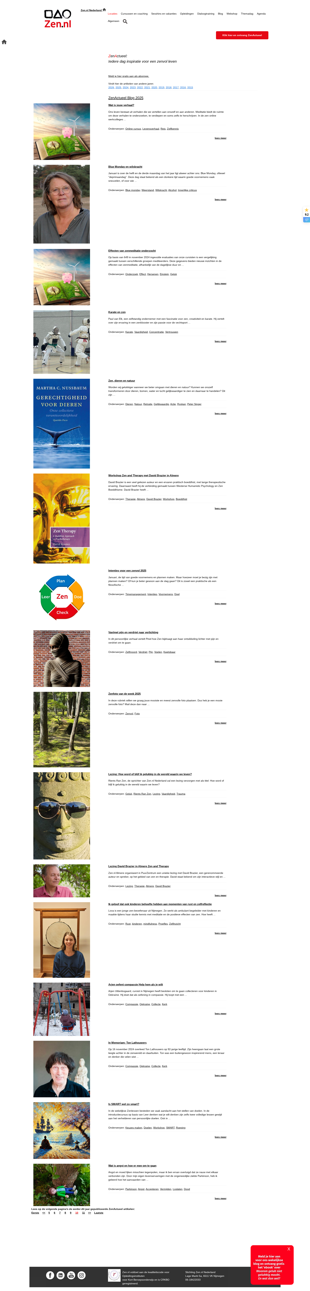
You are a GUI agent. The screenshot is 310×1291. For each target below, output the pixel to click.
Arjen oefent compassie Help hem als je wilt (135, 984)
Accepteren (152, 1189)
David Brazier (153, 499)
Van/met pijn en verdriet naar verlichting (133, 632)
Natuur (138, 404)
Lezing (156, 793)
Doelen (148, 1127)
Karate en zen (117, 312)
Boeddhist (181, 499)
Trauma (181, 793)
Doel (177, 594)
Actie (173, 404)
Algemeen (113, 21)
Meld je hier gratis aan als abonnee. (128, 76)
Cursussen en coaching (134, 13)
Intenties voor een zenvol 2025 (127, 570)
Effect (142, 274)
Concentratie (156, 331)
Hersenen (152, 274)
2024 (125, 87)
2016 (183, 87)
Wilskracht (161, 190)
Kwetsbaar (169, 652)
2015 (190, 87)
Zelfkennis (173, 128)
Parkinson (131, 1189)
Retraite (147, 404)
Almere (141, 499)
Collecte (156, 1004)
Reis (163, 128)
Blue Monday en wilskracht (125, 166)
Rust (128, 923)
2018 (169, 87)
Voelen (158, 652)
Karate (129, 331)
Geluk (173, 274)
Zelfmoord (131, 652)
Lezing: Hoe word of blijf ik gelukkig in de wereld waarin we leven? (150, 774)
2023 (133, 87)
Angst (141, 1189)
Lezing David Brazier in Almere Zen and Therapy (138, 866)
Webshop (232, 13)
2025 (118, 87)
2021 (147, 87)
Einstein (164, 274)
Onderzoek (131, 274)
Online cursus (133, 128)
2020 (154, 87)
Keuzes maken (133, 1127)
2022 (140, 87)
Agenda (261, 13)
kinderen (137, 923)
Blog (220, 13)
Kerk (164, 1004)
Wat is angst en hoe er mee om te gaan (132, 1165)
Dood (187, 1189)
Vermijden (165, 1189)
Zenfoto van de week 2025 (124, 693)
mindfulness (150, 923)
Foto (137, 713)
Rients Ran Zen (142, 793)
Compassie (131, 1004)
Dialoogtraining (205, 13)
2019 (161, 87)
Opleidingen (187, 13)
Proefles (163, 923)
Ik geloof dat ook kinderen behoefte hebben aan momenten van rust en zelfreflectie (160, 904)
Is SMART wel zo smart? (123, 1104)
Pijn (151, 652)
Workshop (168, 499)
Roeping (180, 1127)
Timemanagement (135, 594)
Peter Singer (194, 404)
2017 (176, 87)
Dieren (129, 404)
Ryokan (181, 404)
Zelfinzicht (175, 923)
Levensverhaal (150, 128)
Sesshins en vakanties (164, 13)
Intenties (152, 594)
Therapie (130, 499)
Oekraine (145, 1004)
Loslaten (177, 1189)
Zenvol (129, 713)
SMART (170, 1127)
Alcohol (172, 190)
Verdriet (142, 652)
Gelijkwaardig (161, 404)
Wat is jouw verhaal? (121, 105)
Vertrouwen (171, 331)
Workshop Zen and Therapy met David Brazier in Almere (143, 475)
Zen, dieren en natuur (121, 380)
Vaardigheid (141, 331)
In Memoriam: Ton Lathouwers (127, 1042)
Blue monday (132, 190)
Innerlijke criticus (187, 190)
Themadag (247, 13)
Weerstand (148, 190)
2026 (111, 87)
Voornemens (166, 594)
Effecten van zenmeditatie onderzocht (132, 250)
